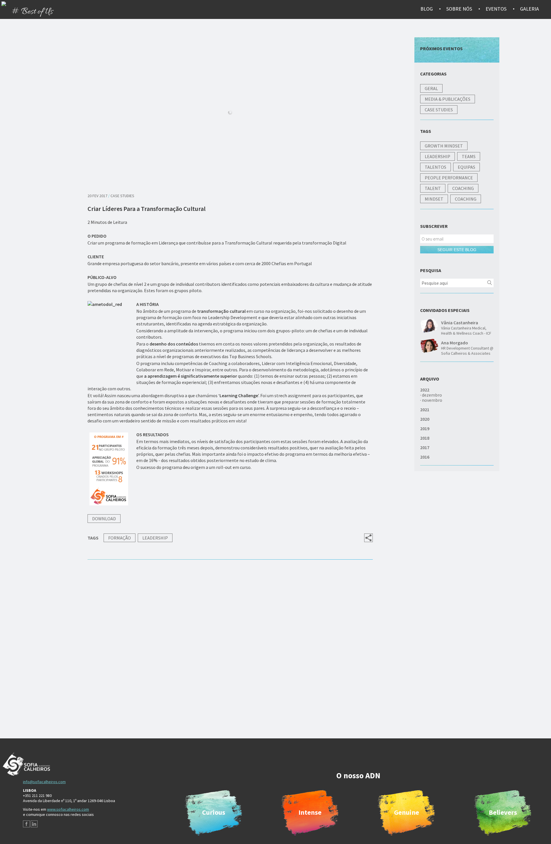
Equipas (466, 167)
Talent (433, 188)
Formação (119, 538)
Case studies (122, 195)
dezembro (432, 395)
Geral (431, 88)
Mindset (434, 199)
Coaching (463, 188)
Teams (469, 156)
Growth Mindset (444, 146)
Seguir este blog (456, 249)
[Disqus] (230, 654)
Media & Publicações (447, 99)
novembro (432, 400)
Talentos (435, 167)
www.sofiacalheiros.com (68, 809)
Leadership (155, 538)
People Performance (449, 178)
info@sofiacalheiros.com (44, 781)
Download (104, 518)
